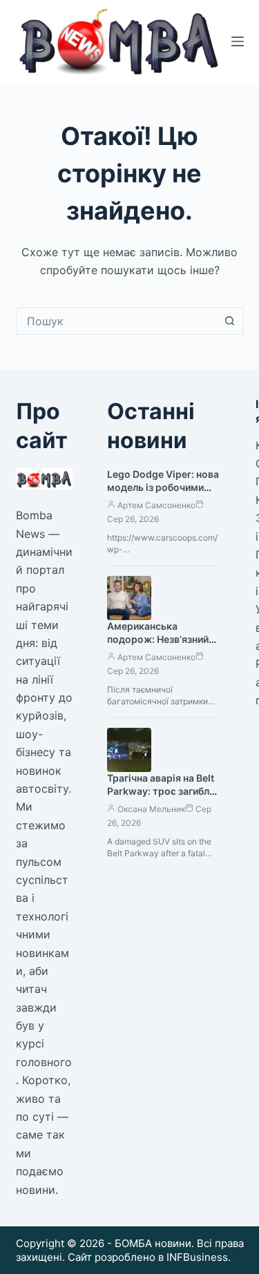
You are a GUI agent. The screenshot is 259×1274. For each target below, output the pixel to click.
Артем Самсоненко (156, 505)
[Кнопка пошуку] (230, 321)
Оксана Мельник (151, 809)
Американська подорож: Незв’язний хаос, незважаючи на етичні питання (158, 645)
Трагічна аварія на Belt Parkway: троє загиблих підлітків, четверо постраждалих (163, 797)
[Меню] (237, 41)
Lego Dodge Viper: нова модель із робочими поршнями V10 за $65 (163, 487)
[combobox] (117, 321)
